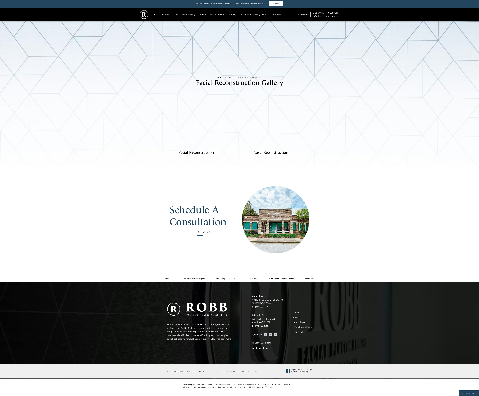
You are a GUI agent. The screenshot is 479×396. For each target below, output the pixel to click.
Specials (296, 317)
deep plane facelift (175, 335)
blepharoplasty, (223, 335)
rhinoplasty (209, 335)
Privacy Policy (299, 331)
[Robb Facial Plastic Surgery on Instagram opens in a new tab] (265, 334)
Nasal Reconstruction (270, 152)
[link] (267, 301)
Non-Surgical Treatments (212, 14)
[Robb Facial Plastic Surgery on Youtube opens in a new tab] (275, 334)
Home (154, 14)
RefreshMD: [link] (325, 16)
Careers (296, 312)
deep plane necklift (194, 335)
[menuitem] (265, 334)
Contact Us (303, 14)
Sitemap (255, 371)
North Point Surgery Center (254, 14)
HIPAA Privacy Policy (302, 327)
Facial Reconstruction (249, 77)
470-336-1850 (267, 387)
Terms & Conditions (228, 371)
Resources (276, 14)
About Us (165, 14)
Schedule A (198, 216)
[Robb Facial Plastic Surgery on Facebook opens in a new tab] (270, 334)
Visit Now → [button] (275, 3)
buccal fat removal (185, 338)
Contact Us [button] (468, 393)
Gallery (232, 14)
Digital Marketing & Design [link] (301, 371)
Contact (198, 338)
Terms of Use (299, 322)
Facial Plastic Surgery (185, 14)
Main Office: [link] (325, 12)
